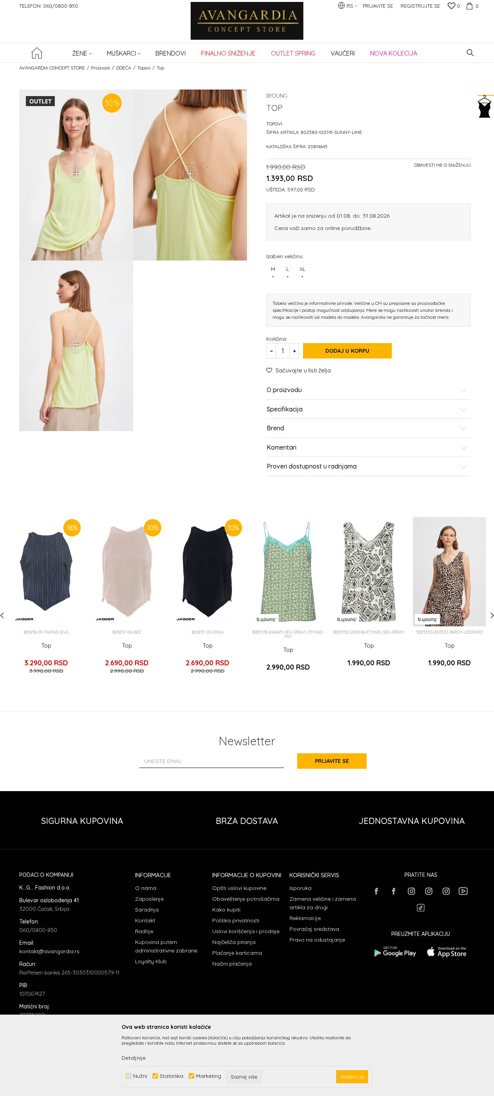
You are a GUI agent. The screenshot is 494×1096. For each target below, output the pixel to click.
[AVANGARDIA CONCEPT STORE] (247, 26)
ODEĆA (123, 68)
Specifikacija (285, 409)
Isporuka (300, 888)
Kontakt (145, 920)
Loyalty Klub (151, 961)
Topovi (144, 68)
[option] (46, 599)
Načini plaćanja (232, 963)
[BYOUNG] (266, 619)
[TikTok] (421, 907)
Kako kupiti (226, 909)
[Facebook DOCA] (394, 891)
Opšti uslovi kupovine (239, 888)
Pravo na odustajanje (317, 939)
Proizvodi (100, 68)
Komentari (281, 447)
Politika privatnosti (235, 920)
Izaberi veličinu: (285, 256)
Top (46, 645)
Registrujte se (420, 6)
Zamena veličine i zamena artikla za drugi (322, 903)
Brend (275, 428)
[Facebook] (376, 891)
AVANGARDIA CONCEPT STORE (52, 68)
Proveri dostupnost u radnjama (312, 466)
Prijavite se (332, 761)
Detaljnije (133, 1057)
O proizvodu (284, 390)
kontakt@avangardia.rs (49, 951)
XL (302, 273)
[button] (470, 52)
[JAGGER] (24, 619)
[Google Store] (394, 952)
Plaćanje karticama (237, 952)
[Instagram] (411, 891)
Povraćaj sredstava (314, 928)
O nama (145, 888)
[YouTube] (463, 891)
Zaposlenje (149, 898)
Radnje (144, 931)
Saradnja (147, 909)
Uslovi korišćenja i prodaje (245, 931)
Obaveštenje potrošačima (245, 898)
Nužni (140, 1076)
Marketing (208, 1076)
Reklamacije (305, 918)
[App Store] (447, 952)
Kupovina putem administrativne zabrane (166, 946)
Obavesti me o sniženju (442, 165)
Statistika (171, 1076)
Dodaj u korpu (347, 350)
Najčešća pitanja (233, 942)
